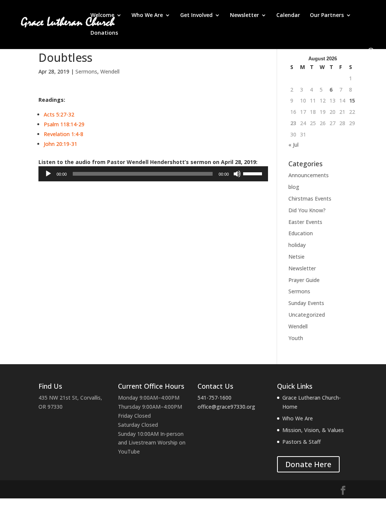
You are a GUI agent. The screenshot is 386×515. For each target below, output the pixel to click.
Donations (104, 33)
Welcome (102, 15)
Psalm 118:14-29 (64, 124)
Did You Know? (307, 210)
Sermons (86, 71)
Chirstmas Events (309, 198)
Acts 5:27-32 (59, 114)
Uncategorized (306, 314)
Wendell (109, 71)
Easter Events (305, 221)
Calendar (288, 15)
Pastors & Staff (301, 441)
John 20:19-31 (60, 143)
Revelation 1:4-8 (63, 134)
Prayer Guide (304, 280)
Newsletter (244, 15)
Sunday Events (306, 303)
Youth (295, 338)
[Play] (48, 174)
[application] (153, 173)
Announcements (308, 175)
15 (352, 100)
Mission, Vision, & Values (313, 430)
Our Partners (327, 15)
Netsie (296, 256)
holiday (297, 244)
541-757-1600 (214, 397)
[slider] (253, 173)
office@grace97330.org (226, 406)
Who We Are (147, 15)
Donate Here (308, 464)
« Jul (293, 144)
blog (293, 186)
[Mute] (237, 174)
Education (300, 233)
